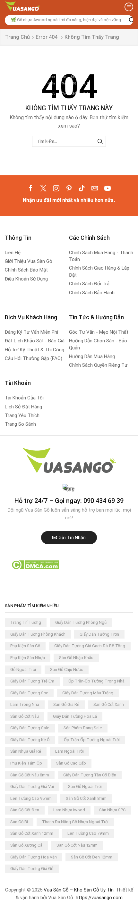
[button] (129, 7)
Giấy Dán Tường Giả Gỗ (31, 868)
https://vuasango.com (99, 897)
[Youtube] (107, 188)
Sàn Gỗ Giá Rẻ (66, 704)
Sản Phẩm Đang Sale (83, 727)
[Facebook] (31, 188)
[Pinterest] (69, 188)
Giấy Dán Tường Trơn (99, 634)
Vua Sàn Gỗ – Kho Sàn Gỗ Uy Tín (79, 890)
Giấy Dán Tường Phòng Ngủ (81, 622)
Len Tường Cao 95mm (31, 798)
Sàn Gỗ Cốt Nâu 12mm (77, 845)
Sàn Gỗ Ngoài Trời (85, 786)
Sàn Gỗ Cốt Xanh (108, 704)
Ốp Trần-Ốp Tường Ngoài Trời (92, 739)
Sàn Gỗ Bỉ (19, 821)
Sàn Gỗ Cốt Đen (24, 809)
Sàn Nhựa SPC (112, 809)
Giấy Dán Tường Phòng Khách (37, 634)
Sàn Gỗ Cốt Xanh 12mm (31, 833)
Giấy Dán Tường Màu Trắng (87, 692)
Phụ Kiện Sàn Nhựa (27, 657)
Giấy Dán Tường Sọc (29, 692)
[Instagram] (56, 188)
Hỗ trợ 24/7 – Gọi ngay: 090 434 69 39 (69, 501)
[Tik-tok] (82, 188)
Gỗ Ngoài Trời (23, 669)
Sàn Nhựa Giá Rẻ (25, 751)
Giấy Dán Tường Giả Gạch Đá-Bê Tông (89, 645)
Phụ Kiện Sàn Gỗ (25, 645)
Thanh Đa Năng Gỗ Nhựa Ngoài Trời (75, 821)
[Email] (94, 188)
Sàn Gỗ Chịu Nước (66, 669)
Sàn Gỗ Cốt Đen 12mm (91, 857)
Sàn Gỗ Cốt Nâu (24, 716)
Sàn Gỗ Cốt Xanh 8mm (86, 798)
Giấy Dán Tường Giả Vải (32, 786)
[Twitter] (43, 188)
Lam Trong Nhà (24, 704)
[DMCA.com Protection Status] (35, 564)
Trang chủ (17, 37)
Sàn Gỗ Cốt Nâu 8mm (29, 775)
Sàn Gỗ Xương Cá (26, 845)
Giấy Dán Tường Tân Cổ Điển (89, 775)
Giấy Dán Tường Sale (29, 727)
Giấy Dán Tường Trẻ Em (32, 681)
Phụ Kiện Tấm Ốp (26, 763)
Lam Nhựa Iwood (69, 809)
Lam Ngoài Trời (69, 751)
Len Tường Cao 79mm (88, 833)
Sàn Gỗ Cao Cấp (71, 763)
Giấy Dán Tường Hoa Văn (33, 857)
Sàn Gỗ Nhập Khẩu (76, 657)
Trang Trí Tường (25, 622)
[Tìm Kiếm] (100, 141)
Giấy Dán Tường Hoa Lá (75, 716)
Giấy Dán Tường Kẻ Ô (30, 739)
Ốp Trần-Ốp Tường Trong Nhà (96, 681)
